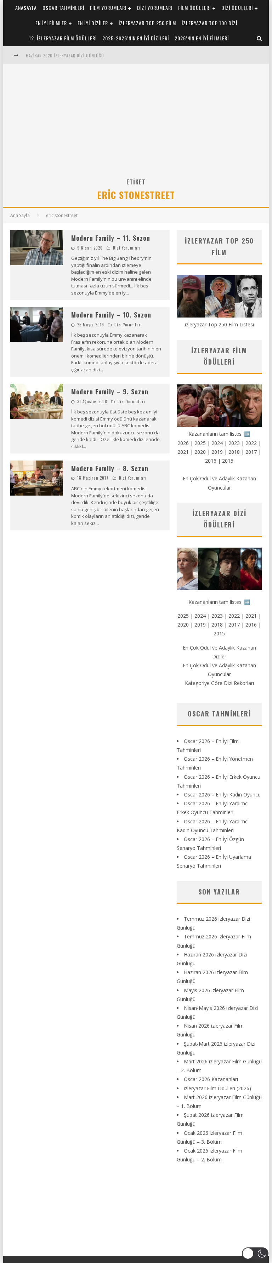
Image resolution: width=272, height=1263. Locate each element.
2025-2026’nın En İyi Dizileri (135, 38)
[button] (255, 1253)
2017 (251, 451)
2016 (210, 460)
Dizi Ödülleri (237, 7)
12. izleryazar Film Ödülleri (63, 38)
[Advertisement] (136, 123)
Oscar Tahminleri (63, 7)
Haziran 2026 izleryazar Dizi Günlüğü (65, 55)
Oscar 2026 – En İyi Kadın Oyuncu (222, 794)
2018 (234, 451)
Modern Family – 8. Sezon (109, 468)
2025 (200, 443)
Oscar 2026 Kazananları (211, 1079)
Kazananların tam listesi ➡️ (219, 602)
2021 (183, 451)
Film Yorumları (108, 7)
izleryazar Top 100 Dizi (209, 23)
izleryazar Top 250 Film (147, 23)
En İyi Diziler (93, 23)
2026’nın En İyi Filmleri (202, 38)
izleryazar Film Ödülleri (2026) (217, 1088)
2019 (217, 451)
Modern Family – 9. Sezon (109, 391)
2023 (234, 443)
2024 (217, 443)
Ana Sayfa (20, 215)
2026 (183, 443)
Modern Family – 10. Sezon (111, 314)
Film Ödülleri (194, 7)
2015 (227, 460)
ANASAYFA (26, 7)
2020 (200, 451)
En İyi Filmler (51, 23)
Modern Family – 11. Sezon (110, 237)
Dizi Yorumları (154, 7)
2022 (251, 443)
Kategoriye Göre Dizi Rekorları (219, 683)
